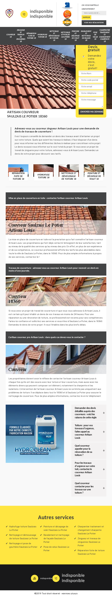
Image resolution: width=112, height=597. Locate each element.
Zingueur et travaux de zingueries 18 (20, 35)
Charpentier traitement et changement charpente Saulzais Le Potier (91, 530)
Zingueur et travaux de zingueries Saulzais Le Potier (89, 542)
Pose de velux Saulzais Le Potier (56, 549)
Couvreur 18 (10, 36)
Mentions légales (70, 594)
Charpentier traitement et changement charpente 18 (104, 35)
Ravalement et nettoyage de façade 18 (86, 35)
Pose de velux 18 (95, 36)
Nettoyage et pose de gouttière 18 (65, 36)
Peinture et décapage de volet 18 (75, 35)
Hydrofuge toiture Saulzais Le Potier (22, 528)
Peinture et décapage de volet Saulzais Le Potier (56, 528)
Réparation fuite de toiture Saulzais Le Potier (91, 552)
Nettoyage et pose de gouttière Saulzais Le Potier (23, 545)
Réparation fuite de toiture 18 (31, 36)
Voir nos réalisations (94, 23)
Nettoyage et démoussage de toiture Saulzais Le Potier (23, 537)
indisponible (41, 12)
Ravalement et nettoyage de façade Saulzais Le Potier (56, 538)
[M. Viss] (9, 13)
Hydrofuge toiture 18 (42, 36)
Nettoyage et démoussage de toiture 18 (54, 35)
